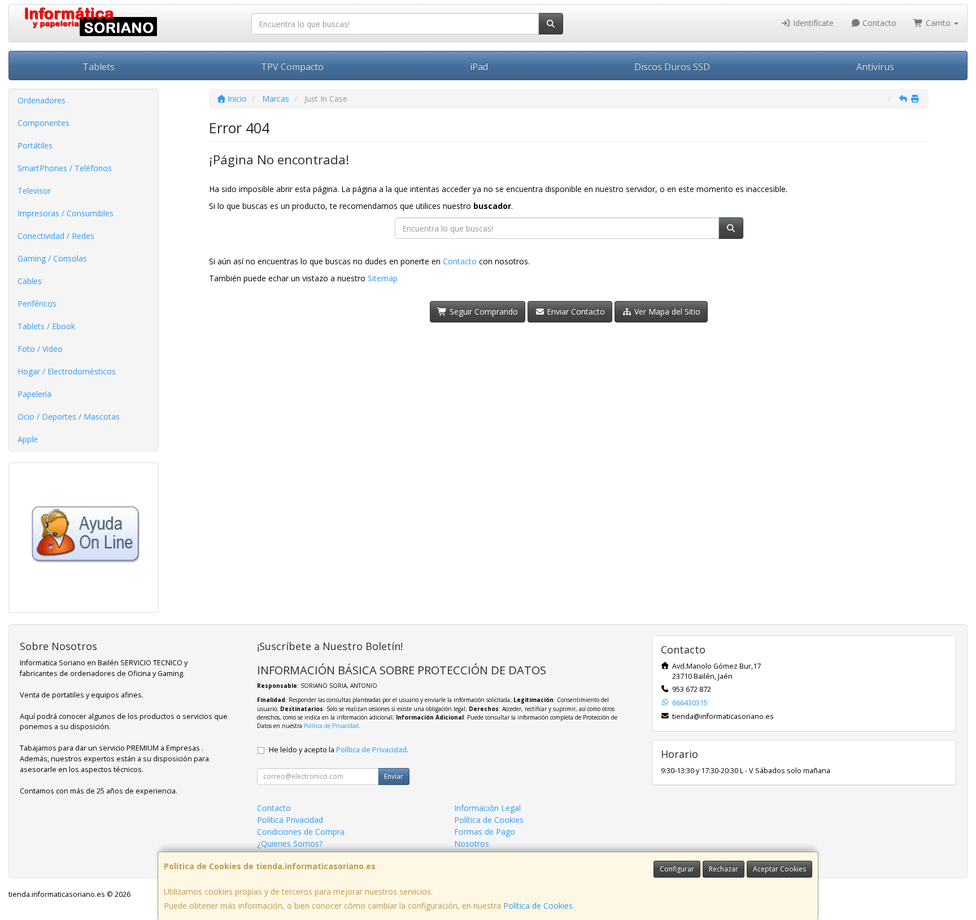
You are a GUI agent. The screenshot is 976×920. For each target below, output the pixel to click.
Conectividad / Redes (56, 235)
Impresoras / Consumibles (66, 213)
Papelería (34, 394)
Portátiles (35, 145)
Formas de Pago (484, 831)
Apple (28, 439)
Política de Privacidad (331, 726)
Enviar (393, 776)
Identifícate (812, 23)
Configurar (677, 869)
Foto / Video (40, 348)
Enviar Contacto (574, 311)
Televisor (34, 190)
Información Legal (487, 808)
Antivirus (875, 66)
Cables (30, 281)
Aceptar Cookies (779, 869)
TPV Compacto (292, 66)
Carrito (938, 23)
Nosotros (471, 843)
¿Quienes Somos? (290, 843)
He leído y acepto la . (338, 750)
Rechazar (723, 869)
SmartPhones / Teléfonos (65, 168)
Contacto (878, 23)
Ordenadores (42, 100)
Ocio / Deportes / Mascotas (69, 416)
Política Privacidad (290, 819)
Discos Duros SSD (672, 66)
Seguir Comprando (482, 311)
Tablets (98, 66)
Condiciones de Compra (301, 831)
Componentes (43, 122)
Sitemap (383, 278)
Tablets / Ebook (46, 326)
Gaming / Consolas (52, 258)
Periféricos (37, 303)
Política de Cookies (538, 905)
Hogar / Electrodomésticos (67, 371)
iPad (479, 66)
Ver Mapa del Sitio (666, 311)
